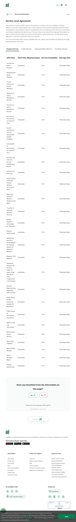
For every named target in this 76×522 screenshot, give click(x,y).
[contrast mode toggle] (7, 491)
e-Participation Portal (57, 470)
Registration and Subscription (37, 470)
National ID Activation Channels (37, 468)
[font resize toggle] (12, 491)
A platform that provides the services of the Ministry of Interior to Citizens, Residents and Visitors (37, 437)
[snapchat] (63, 496)
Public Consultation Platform (58, 472)
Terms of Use (11, 463)
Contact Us (32, 459)
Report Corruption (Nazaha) (36, 461)
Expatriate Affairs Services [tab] (43, 48)
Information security (12, 475)
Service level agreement (13, 468)
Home (10, 14)
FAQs (31, 463)
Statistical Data (11, 472)
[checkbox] (33, 395)
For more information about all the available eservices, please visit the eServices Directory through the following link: (37, 40)
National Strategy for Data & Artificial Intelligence (58, 464)
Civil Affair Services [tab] (61, 48)
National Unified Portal (57, 461)
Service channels (34, 465)
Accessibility (11, 470)
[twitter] (54, 497)
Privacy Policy (11, 461)
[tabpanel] (38, 211)
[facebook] (59, 496)
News (9, 465)
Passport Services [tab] (12, 48)
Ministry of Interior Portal (58, 459)
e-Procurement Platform (57, 474)
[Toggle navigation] (65, 5)
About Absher (11, 459)
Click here (20, 41)
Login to (35, 419)
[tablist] (38, 50)
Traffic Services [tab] (26, 48)
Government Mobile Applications (59, 477)
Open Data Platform (56, 467)
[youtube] (50, 496)
